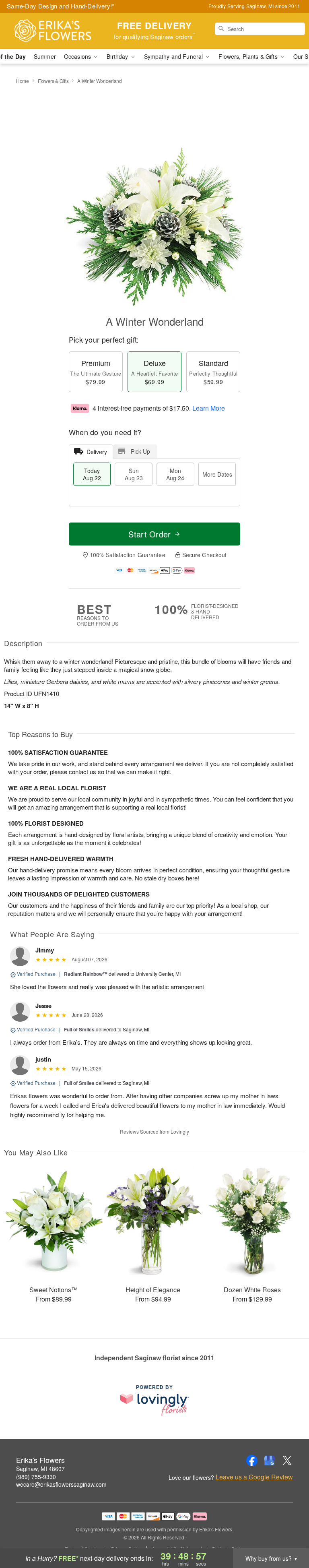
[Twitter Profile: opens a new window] (287, 1460)
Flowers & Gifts (53, 80)
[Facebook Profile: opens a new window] (252, 1460)
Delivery (97, 452)
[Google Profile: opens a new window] (269, 1460)
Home (22, 80)
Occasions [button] (78, 56)
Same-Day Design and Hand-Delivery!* (61, 6)
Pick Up (140, 451)
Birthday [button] (118, 56)
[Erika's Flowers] (53, 31)
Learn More (208, 408)
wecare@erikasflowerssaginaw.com (61, 1484)
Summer (45, 56)
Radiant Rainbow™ (85, 973)
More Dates (217, 474)
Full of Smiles (79, 1029)
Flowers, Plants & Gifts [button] (248, 56)
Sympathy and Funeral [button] (174, 56)
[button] (288, 1534)
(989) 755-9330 (36, 1477)
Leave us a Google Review (254, 1477)
